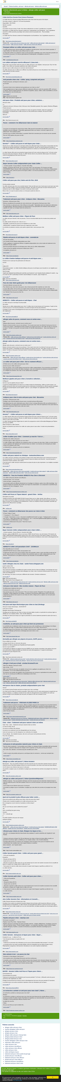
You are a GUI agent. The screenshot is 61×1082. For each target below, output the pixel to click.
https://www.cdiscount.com (12, 280)
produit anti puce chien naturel (38, 471)
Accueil (4, 1068)
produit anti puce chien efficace (13, 1059)
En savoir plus (17, 1080)
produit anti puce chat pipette (36, 827)
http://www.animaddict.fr (12, 316)
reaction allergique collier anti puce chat (18, 581)
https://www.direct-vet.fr (12, 160)
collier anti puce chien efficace (18, 337)
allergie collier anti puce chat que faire (35, 660)
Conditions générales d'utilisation (26, 1068)
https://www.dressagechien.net (14, 376)
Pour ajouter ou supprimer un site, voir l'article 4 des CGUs (18, 1071)
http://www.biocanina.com (12, 213)
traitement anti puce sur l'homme (19, 718)
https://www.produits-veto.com (13, 873)
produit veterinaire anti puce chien (20, 719)
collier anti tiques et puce (12, 1052)
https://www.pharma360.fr (12, 987)
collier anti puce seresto (17, 44)
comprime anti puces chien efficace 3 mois (15, 338)
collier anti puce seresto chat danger (15, 915)
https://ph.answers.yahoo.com (13, 335)
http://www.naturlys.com (12, 932)
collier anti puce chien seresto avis (32, 338)
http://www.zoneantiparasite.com (14, 76)
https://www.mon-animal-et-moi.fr (14, 968)
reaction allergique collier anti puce (50, 357)
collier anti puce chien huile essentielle (19, 471)
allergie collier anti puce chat (51, 581)
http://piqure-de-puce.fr (11, 234)
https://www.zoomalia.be (12, 255)
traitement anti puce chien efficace (14, 1057)
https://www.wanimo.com (12, 951)
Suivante (20, 1015)
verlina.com (9, 508)
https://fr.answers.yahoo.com (13, 355)
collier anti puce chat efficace (13, 1046)
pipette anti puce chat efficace (15, 828)
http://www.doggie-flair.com (13, 636)
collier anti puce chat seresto (37, 43)
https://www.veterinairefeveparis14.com (16, 716)
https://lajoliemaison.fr (11, 196)
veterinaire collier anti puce (12, 1042)
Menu (57, 1)
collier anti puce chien (11, 1050)
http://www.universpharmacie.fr (13, 41)
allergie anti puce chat (24, 583)
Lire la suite (6, 38)
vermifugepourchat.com (12, 59)
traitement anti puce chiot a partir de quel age (17, 1054)
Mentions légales (12, 1068)
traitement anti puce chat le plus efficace (15, 660)
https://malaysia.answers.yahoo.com (15, 825)
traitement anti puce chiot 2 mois (14, 1063)
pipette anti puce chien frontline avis (34, 337)
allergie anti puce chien (11, 1031)
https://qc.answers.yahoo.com (13, 794)
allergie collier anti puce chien (16, 472)
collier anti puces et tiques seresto (31, 915)
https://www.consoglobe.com (13, 758)
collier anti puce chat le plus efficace (33, 44)
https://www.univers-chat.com (13, 911)
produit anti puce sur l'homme (37, 719)
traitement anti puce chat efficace (14, 1061)
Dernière (25, 1015)
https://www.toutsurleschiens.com (14, 469)
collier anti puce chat (11, 1044)
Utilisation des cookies (43, 1068)
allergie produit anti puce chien (13, 1037)
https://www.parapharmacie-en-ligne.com (16, 491)
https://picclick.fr (10, 177)
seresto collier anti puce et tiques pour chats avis (19, 913)
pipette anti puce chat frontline (31, 828)
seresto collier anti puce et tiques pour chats (19, 43)
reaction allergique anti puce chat (35, 581)
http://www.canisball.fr (11, 621)
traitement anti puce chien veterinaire (38, 718)
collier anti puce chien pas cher (31, 472)
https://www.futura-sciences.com (14, 141)
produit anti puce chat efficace (13, 1055)
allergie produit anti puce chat (10, 583)
